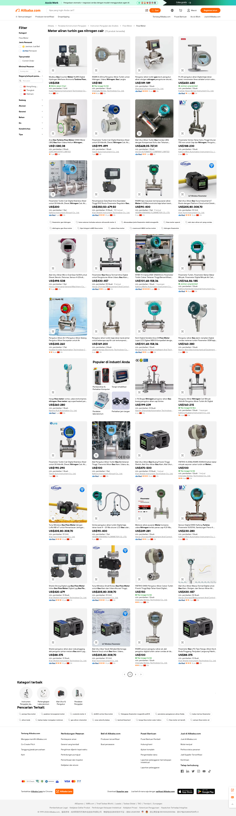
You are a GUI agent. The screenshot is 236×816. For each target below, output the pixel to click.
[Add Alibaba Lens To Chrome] (64, 791)
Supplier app (122, 791)
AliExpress (79, 803)
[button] (146, 10)
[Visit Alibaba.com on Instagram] (198, 771)
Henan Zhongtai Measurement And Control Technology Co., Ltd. (111, 286)
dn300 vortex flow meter (103, 714)
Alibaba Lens (37, 791)
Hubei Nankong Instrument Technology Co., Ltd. (68, 91)
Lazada (118, 803)
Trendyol (147, 803)
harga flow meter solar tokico (150, 720)
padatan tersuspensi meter (54, 714)
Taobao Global (129, 803)
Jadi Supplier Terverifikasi (191, 755)
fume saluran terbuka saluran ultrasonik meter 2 (97, 222)
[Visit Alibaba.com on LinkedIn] (187, 771)
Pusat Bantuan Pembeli (150, 739)
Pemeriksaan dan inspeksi (72, 760)
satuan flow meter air (201, 720)
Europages (157, 803)
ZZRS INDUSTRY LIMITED (60, 152)
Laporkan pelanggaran (150, 767)
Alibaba (51, 26)
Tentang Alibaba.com (30, 733)
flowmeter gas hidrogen (61, 222)
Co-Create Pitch (28, 744)
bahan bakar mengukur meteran (50, 720)
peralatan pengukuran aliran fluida (171, 714)
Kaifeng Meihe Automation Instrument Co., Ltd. (154, 286)
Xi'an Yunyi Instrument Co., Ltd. (191, 212)
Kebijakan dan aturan (69, 765)
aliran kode (26, 720)
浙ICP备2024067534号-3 (187, 812)
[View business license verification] (142, 812)
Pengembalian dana (149, 755)
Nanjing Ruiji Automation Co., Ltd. (63, 410)
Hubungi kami (146, 744)
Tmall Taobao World (104, 803)
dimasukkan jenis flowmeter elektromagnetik (141, 222)
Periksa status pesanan (190, 749)
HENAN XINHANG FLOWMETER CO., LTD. (152, 212)
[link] (232, 790)
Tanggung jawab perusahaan (33, 749)
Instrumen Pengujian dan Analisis (104, 26)
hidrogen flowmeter (171, 228)
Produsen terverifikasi (110, 739)
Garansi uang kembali (70, 744)
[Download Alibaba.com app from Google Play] (206, 791)
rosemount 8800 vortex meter (144, 228)
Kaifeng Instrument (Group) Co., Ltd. (64, 212)
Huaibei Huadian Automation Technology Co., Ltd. (68, 350)
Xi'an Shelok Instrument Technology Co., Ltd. (111, 212)
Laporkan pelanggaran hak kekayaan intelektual (156, 761)
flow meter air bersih (177, 720)
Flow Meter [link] (141, 26)
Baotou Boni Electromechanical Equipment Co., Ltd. (197, 350)
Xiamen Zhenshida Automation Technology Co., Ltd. (154, 410)
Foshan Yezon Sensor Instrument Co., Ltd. (196, 91)
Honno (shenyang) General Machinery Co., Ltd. (68, 286)
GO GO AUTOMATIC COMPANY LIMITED (152, 152)
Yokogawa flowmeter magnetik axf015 (135, 714)
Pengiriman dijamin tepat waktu (74, 749)
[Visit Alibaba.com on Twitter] (193, 771)
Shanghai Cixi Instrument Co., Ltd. (149, 89)
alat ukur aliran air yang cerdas (200, 222)
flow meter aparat (173, 222)
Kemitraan (185, 760)
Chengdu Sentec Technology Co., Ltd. (108, 91)
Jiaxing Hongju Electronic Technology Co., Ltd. (111, 350)
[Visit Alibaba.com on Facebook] (182, 771)
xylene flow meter (118, 228)
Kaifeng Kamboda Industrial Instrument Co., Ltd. (197, 289)
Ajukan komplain (147, 749)
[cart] (181, 11)
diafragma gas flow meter (62, 228)
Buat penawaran (107, 744)
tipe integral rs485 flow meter (91, 228)
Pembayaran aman (68, 739)
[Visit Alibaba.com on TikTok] (209, 771)
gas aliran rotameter (79, 720)
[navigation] (31, 350)
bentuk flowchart (124, 720)
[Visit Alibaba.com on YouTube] (204, 771)
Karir (23, 755)
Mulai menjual (186, 744)
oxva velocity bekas (102, 720)
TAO (139, 803)
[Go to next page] (140, 674)
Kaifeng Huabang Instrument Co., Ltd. (194, 413)
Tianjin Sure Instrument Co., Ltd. (105, 152)
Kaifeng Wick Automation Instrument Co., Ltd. (197, 152)
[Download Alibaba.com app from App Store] (185, 791)
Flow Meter (127, 26)
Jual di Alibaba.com (189, 739)
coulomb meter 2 (79, 714)
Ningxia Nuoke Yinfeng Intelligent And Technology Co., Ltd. (154, 350)
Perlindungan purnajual (70, 755)
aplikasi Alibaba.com (165, 791)
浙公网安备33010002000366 (162, 812)
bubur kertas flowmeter (201, 714)
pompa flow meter (29, 714)
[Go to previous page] (124, 674)
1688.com (90, 803)
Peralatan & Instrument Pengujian (72, 26)
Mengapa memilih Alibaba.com (34, 739)
